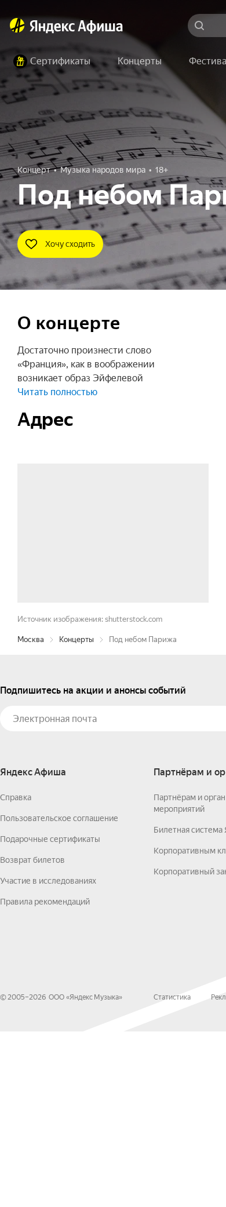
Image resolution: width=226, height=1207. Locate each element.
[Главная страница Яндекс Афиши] (17, 25)
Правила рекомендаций (45, 1077)
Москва (30, 815)
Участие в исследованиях (48, 1056)
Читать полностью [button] (57, 392)
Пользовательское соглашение (59, 993)
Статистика (172, 1173)
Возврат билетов (32, 1035)
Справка (15, 973)
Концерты (76, 815)
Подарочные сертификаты (50, 1014)
